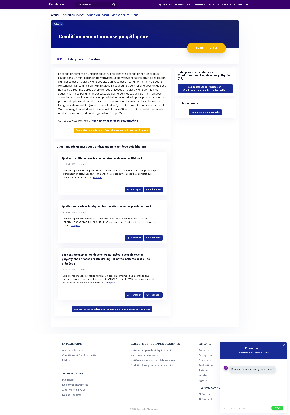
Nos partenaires (71, 394)
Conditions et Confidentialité (79, 355)
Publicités (68, 379)
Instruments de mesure (144, 355)
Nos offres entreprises (75, 384)
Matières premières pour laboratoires (152, 360)
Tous (59, 59)
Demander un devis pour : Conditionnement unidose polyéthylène (112, 130)
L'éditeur (67, 360)
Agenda (226, 4)
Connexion (241, 4)
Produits (213, 4)
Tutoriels (199, 4)
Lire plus (97, 177)
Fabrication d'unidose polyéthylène (115, 121)
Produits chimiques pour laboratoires (152, 365)
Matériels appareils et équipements (151, 350)
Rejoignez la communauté (205, 112)
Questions (165, 4)
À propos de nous (72, 350)
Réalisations (182, 4)
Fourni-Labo (56, 4)
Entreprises (75, 59)
